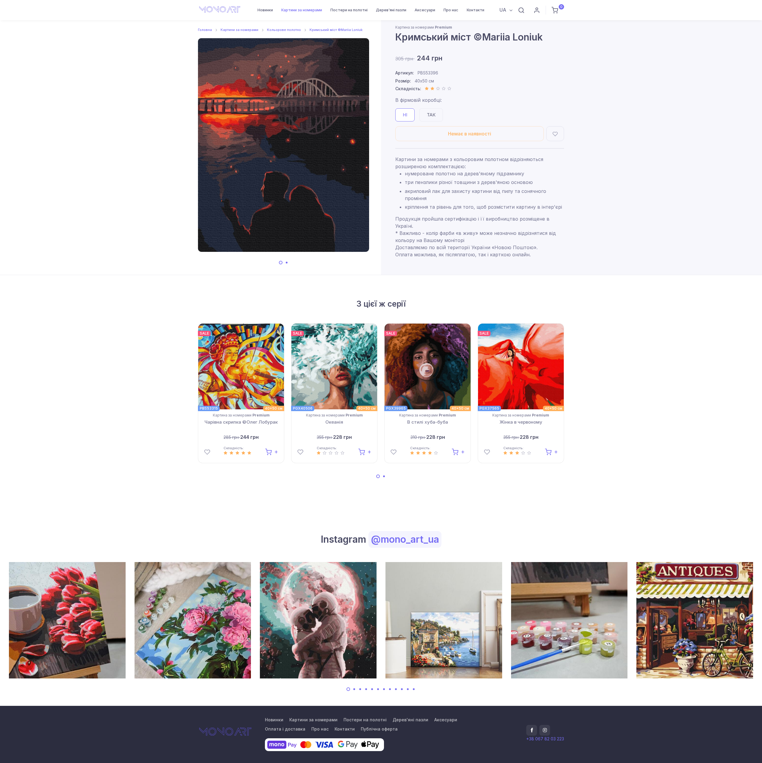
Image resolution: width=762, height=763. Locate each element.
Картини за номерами (301, 10)
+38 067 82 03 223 (545, 738)
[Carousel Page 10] (402, 689)
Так (431, 115)
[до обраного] (555, 133)
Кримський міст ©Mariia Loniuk (336, 30)
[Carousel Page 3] (360, 689)
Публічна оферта (379, 728)
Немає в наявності (469, 134)
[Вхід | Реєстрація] (536, 10)
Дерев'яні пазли (391, 10)
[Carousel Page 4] (366, 689)
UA (503, 10)
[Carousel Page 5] (372, 689)
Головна (205, 30)
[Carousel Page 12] (414, 689)
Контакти (475, 10)
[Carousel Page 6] (378, 689)
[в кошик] (271, 451)
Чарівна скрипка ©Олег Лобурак (241, 422)
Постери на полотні (349, 10)
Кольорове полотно (284, 30)
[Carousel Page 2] (286, 262)
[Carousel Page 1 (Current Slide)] (280, 262)
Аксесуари (425, 10)
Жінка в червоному (520, 422)
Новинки (265, 10)
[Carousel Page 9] (396, 689)
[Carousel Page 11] (408, 689)
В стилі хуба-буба (427, 422)
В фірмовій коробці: (418, 100)
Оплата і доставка (285, 728)
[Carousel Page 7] (384, 689)
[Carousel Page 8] (390, 689)
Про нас (451, 10)
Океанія (334, 422)
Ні (405, 115)
